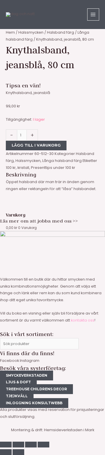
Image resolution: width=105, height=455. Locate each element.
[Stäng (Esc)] (43, 444)
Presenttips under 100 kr (53, 167)
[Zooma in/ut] (6, 444)
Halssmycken (30, 32)
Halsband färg (60, 32)
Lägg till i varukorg (36, 145)
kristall (23, 167)
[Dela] (31, 444)
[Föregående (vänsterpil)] (6, 452)
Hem (10, 32)
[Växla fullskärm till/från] (18, 444)
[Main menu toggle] (93, 14)
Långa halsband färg (62, 160)
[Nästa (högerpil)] (18, 452)
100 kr (11, 167)
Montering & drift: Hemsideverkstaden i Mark (52, 429)
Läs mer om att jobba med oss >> (39, 221)
